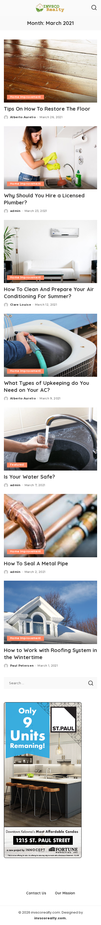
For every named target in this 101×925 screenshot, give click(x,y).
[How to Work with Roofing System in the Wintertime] (50, 612)
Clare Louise (20, 304)
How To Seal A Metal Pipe (36, 563)
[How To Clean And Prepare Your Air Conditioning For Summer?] (50, 251)
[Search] (94, 8)
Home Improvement (25, 97)
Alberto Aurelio (23, 117)
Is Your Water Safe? (31, 476)
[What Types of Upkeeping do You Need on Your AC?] (50, 345)
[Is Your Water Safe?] (50, 439)
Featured (17, 464)
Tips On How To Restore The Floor (47, 108)
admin (15, 211)
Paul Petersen (22, 665)
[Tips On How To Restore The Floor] (50, 71)
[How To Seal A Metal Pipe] (50, 525)
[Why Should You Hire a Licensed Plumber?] (50, 157)
